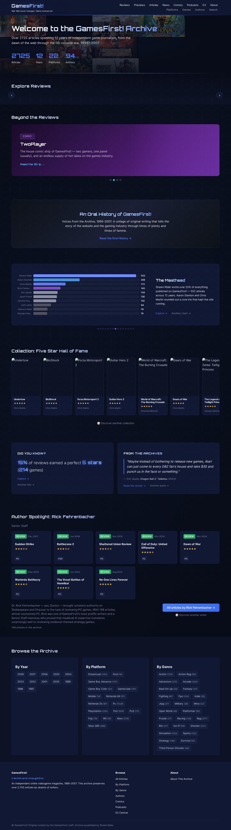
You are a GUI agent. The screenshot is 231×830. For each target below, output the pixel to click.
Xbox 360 (96, 725)
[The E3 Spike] (125, 329)
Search (213, 9)
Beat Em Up (168, 688)
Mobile (94, 696)
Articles (153, 5)
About (214, 5)
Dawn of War (192, 544)
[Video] (117, 180)
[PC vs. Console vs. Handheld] (133, 329)
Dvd (117, 674)
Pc (118, 703)
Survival (188, 740)
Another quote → (159, 485)
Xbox (123, 718)
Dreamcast (97, 674)
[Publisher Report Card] (103, 329)
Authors (200, 9)
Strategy (167, 740)
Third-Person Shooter (174, 748)
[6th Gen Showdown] (113, 329)
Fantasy (190, 688)
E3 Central (122, 812)
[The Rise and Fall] (108, 329)
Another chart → (181, 313)
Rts (163, 725)
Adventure (168, 681)
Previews (139, 5)
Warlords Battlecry (27, 579)
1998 (20, 688)
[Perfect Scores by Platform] (128, 329)
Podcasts (193, 5)
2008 (21, 674)
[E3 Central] (120, 180)
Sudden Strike (24, 544)
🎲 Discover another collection (115, 423)
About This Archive (181, 778)
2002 (33, 681)
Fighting (166, 696)
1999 (68, 681)
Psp (92, 718)
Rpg (202, 718)
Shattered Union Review (115, 544)
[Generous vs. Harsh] (118, 329)
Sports (189, 733)
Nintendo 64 (115, 696)
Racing (184, 718)
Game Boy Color (100, 688)
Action (166, 674)
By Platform (96, 667)
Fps (183, 696)
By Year (21, 667)
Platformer (191, 711)
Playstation (98, 711)
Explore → (161, 313)
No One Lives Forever (113, 579)
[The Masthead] (115, 329)
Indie (200, 696)
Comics (178, 5)
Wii (107, 718)
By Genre (164, 667)
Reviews (125, 5)
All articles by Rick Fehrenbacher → (191, 607)
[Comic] (114, 180)
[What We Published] (130, 329)
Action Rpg (187, 674)
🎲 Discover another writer (191, 615)
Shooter (198, 725)
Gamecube (127, 688)
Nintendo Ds (97, 703)
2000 (56, 681)
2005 (56, 674)
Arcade (190, 681)
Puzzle (165, 718)
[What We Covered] (110, 329)
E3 (204, 5)
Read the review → (135, 485)
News (165, 5)
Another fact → (26, 484)
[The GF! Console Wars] (98, 329)
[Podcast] (111, 180)
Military (181, 703)
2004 (68, 674)
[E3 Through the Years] (120, 329)
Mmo (199, 703)
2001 (44, 681)
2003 (21, 681)
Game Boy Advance (102, 681)
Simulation (168, 733)
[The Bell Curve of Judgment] (105, 329)
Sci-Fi (179, 725)
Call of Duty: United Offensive (154, 545)
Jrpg (164, 703)
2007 (32, 674)
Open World (168, 711)
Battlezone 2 (65, 544)
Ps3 (134, 711)
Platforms (172, 9)
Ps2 (118, 711)
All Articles (122, 778)
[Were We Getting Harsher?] (100, 329)
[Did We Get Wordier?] (123, 329)
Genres (186, 9)
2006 (44, 674)
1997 (31, 688)
